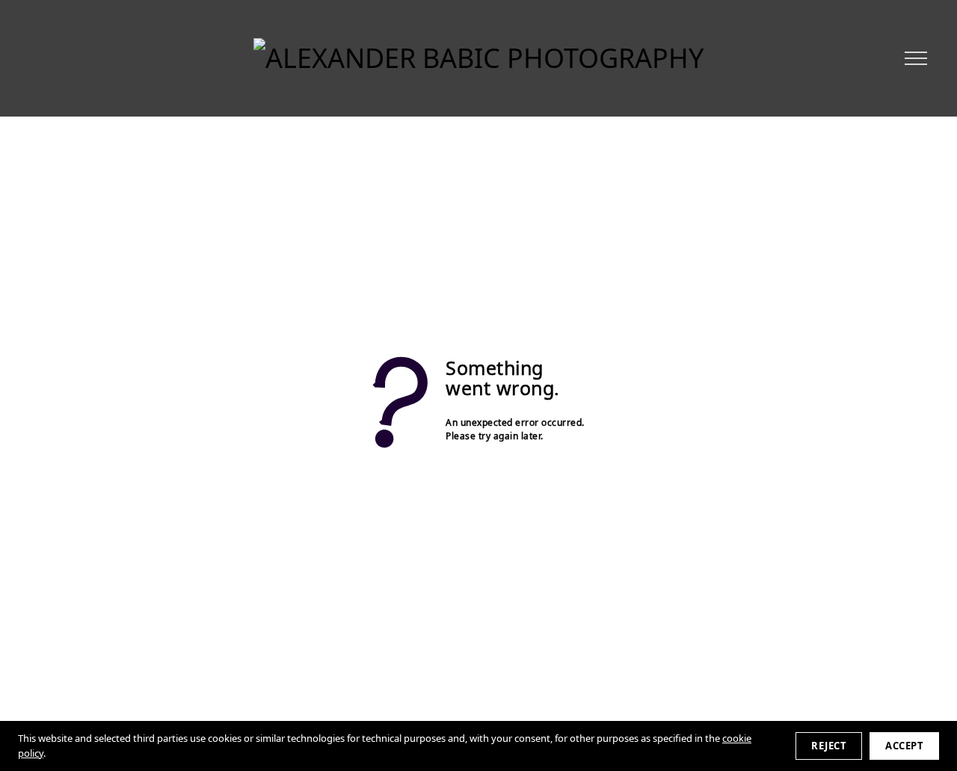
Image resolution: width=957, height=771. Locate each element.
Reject (828, 745)
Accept (904, 745)
